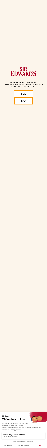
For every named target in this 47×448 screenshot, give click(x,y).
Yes (23, 93)
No (23, 100)
